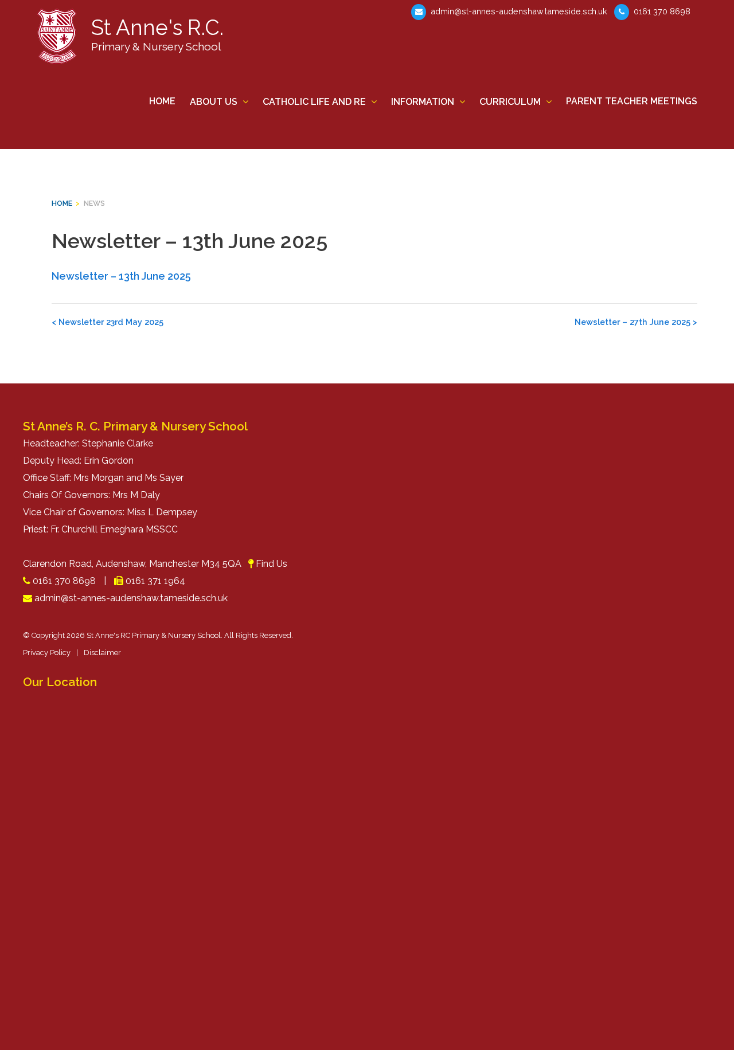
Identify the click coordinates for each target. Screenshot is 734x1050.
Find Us (271, 563)
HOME (62, 203)
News (94, 203)
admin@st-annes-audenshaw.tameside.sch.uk (517, 11)
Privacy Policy (47, 652)
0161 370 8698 (660, 11)
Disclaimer (102, 652)
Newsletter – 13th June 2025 (121, 276)
